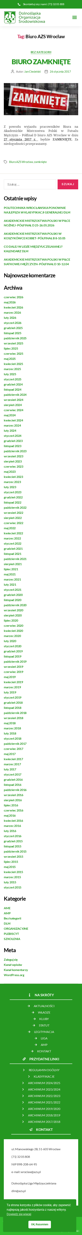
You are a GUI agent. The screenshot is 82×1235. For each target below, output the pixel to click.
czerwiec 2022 (13, 523)
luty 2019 (10, 692)
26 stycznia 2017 (60, 71)
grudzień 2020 (13, 594)
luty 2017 (10, 769)
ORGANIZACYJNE (16, 928)
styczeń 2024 (12, 435)
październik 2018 (15, 713)
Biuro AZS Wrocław (21, 161)
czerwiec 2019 (13, 671)
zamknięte (40, 161)
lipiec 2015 (11, 861)
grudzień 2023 (13, 441)
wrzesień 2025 (13, 343)
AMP (7, 913)
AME (7, 908)
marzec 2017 (12, 764)
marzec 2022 (12, 538)
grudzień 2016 (13, 779)
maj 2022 (10, 528)
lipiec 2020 (11, 620)
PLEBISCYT (11, 933)
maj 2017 (10, 754)
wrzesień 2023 (13, 456)
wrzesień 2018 (13, 718)
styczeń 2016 (12, 836)
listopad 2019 (12, 656)
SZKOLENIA (12, 939)
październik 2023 (15, 451)
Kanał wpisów (13, 964)
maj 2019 (10, 677)
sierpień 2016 (13, 800)
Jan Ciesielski (32, 71)
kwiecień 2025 (13, 364)
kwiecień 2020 (13, 630)
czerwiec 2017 (13, 748)
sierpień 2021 (13, 564)
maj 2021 (10, 574)
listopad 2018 (12, 707)
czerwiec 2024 (13, 410)
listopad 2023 (12, 446)
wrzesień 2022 (13, 512)
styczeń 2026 (12, 322)
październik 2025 (15, 338)
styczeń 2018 (12, 738)
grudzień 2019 (13, 651)
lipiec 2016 (11, 805)
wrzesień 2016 (13, 795)
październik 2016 (15, 790)
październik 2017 (15, 743)
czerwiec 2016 (13, 810)
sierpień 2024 (13, 405)
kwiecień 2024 (13, 420)
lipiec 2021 (11, 569)
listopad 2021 (12, 553)
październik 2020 (15, 605)
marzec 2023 (12, 482)
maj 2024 (10, 415)
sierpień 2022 (13, 518)
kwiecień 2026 (13, 307)
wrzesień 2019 (13, 666)
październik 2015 (15, 851)
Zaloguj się (11, 959)
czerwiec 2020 (13, 625)
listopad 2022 (12, 502)
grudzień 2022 (13, 497)
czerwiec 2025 (13, 353)
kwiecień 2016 (13, 820)
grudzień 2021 (13, 548)
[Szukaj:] (29, 185)
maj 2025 (10, 358)
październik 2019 (15, 661)
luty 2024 (10, 430)
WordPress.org (14, 975)
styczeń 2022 (12, 543)
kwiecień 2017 (13, 759)
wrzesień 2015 (13, 856)
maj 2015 (10, 867)
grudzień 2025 (13, 328)
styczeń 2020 (12, 646)
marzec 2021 (12, 579)
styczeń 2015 (12, 887)
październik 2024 (15, 394)
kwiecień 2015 (13, 872)
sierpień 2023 (13, 461)
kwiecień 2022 (13, 533)
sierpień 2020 (13, 615)
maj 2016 (10, 815)
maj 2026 (10, 302)
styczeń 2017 (12, 774)
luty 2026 (10, 317)
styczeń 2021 (12, 589)
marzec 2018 (12, 728)
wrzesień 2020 (13, 610)
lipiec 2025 (11, 348)
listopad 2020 (12, 600)
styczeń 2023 (12, 492)
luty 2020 (10, 641)
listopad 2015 (12, 846)
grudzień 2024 (13, 384)
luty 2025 (10, 374)
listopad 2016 (12, 784)
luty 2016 (10, 831)
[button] (74, 17)
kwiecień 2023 (13, 476)
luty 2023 (10, 487)
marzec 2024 (12, 425)
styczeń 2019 (12, 697)
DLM (7, 923)
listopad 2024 (12, 389)
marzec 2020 (12, 636)
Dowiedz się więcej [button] (19, 1214)
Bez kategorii (41, 52)
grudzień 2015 (13, 841)
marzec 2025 (12, 369)
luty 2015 (10, 882)
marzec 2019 (12, 687)
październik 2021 (15, 559)
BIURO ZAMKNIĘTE (41, 61)
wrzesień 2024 (13, 399)
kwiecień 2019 (13, 682)
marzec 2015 (12, 877)
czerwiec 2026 (13, 297)
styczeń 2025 (12, 379)
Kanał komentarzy (16, 970)
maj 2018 (10, 723)
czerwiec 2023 (13, 466)
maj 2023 (10, 471)
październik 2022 (15, 507)
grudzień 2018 (13, 702)
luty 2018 (10, 733)
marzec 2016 (12, 825)
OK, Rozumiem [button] (39, 1224)
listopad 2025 (12, 333)
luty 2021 (10, 584)
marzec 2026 (12, 312)
